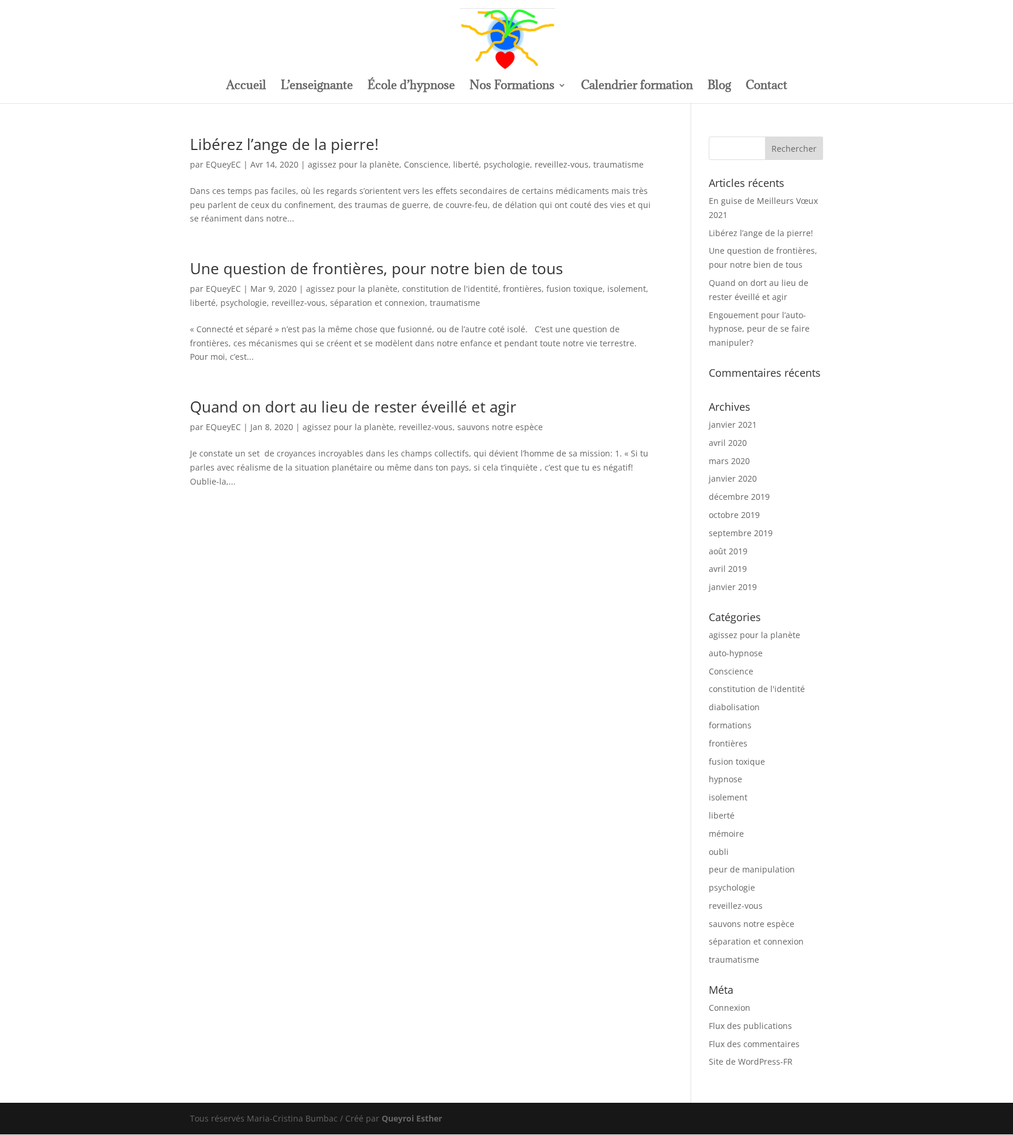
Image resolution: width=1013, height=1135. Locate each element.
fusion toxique (574, 288)
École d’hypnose (411, 87)
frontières (522, 288)
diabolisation (734, 707)
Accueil (246, 87)
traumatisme (618, 164)
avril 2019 (728, 568)
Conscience (426, 164)
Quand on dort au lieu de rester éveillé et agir (353, 406)
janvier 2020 (733, 478)
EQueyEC (223, 164)
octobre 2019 (734, 514)
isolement (626, 288)
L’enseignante (317, 87)
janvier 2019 (733, 586)
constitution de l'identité (450, 288)
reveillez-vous (562, 164)
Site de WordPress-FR (751, 1061)
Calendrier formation (637, 87)
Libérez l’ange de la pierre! (284, 144)
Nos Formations (512, 87)
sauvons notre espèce (500, 426)
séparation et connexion (377, 302)
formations (730, 725)
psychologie (507, 164)
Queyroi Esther (412, 1118)
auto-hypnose (736, 653)
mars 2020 (729, 460)
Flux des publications (750, 1025)
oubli (719, 851)
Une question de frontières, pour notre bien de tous (376, 268)
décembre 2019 (739, 496)
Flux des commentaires (754, 1043)
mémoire (726, 833)
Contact (766, 87)
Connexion (729, 1007)
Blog (719, 87)
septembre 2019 (741, 532)
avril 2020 (728, 442)
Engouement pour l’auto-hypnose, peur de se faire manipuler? (759, 329)
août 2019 (728, 551)
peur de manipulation (752, 869)
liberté (466, 164)
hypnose (725, 779)
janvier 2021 (733, 424)
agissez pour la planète (353, 164)
